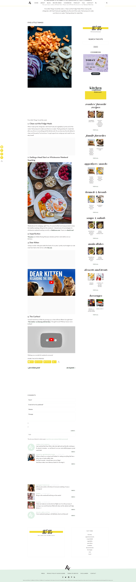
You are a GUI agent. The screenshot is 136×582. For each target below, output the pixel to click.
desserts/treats (90, 547)
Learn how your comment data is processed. (57, 439)
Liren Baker (50, 0)
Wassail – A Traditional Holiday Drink (91, 310)
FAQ (83, 2)
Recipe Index (57, 2)
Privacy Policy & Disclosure (56, 573)
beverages (89, 549)
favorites (90, 534)
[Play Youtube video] (51, 282)
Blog (49, 2)
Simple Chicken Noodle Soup (100, 232)
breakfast (90, 545)
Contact (90, 2)
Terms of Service (88, 4)
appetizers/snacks (89, 536)
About (43, 2)
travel (89, 554)
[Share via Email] (1, 147)
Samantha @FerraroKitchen (45, 454)
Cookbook (68, 2)
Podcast (77, 2)
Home (36, 2)
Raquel (38, 502)
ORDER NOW (96, 73)
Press (43, 573)
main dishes (90, 543)
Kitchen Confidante (30, 2)
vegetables (89, 541)
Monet (38, 493)
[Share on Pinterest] (1, 154)
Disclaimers (84, 573)
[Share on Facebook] (1, 150)
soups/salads (90, 539)
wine (90, 552)
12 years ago (55, 444)
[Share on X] (1, 157)
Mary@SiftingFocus (43, 485)
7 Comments (87, 0)
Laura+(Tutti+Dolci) (43, 444)
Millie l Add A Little (43, 512)
